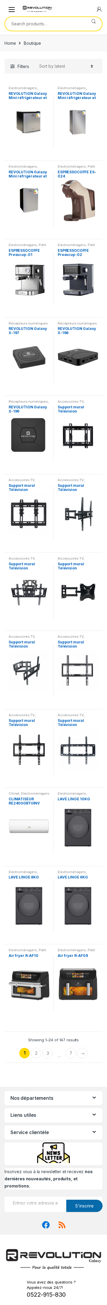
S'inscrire (84, 1205)
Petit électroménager (76, 168)
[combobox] (45, 24)
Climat (14, 793)
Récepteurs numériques (28, 323)
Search (93, 24)
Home (10, 43)
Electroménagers (23, 88)
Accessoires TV (71, 401)
